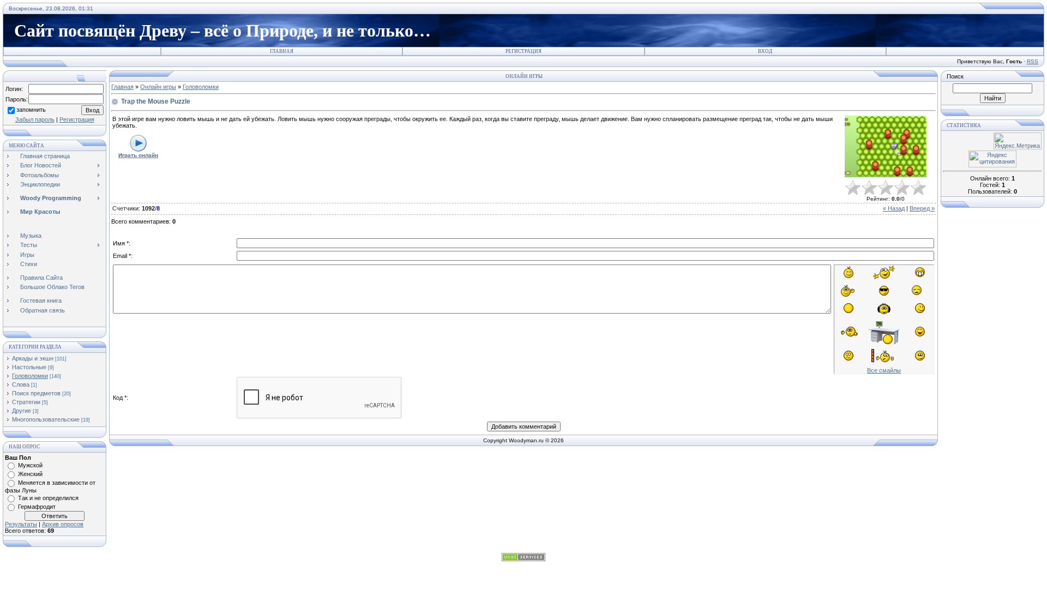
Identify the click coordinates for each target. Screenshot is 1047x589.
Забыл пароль (35, 119)
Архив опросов (62, 524)
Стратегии (26, 402)
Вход (765, 51)
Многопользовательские (46, 419)
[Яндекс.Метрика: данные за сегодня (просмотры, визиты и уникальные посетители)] (1018, 141)
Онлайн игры (158, 86)
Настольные (29, 367)
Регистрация (523, 51)
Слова (20, 384)
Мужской (30, 465)
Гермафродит (37, 506)
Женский (30, 474)
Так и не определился (48, 498)
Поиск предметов (36, 393)
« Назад (894, 208)
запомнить (31, 109)
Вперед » (922, 208)
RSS (1032, 61)
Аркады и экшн (32, 358)
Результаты (21, 524)
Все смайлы (884, 370)
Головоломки (30, 375)
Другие (21, 410)
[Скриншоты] (885, 146)
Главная (281, 51)
